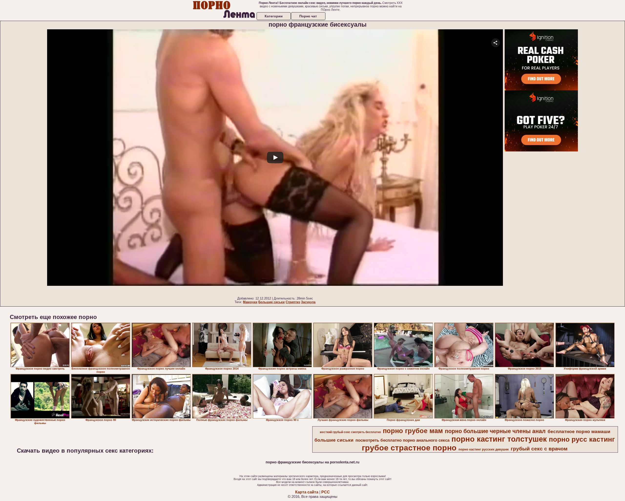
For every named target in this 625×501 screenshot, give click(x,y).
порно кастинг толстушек (499, 439)
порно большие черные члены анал (495, 431)
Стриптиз (293, 302)
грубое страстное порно (409, 447)
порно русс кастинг (582, 439)
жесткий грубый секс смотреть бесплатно (350, 432)
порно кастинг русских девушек (483, 449)
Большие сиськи (271, 302)
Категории (274, 16)
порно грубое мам (413, 431)
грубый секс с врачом (539, 449)
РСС (325, 492)
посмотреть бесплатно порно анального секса (402, 440)
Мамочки (250, 302)
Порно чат (308, 16)
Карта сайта (306, 492)
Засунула (308, 302)
